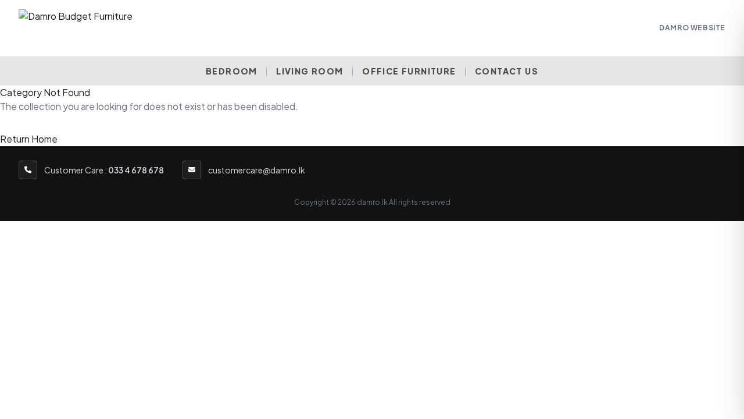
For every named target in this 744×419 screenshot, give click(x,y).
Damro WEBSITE (692, 27)
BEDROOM (231, 71)
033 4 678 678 (136, 170)
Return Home (29, 139)
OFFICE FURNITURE (409, 71)
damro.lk (372, 202)
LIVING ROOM (309, 71)
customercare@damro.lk (256, 170)
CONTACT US (506, 71)
